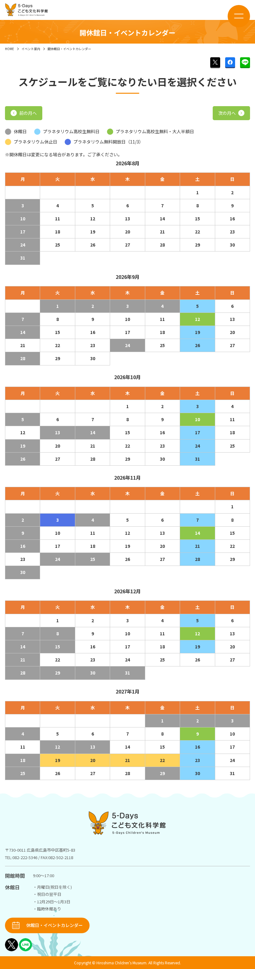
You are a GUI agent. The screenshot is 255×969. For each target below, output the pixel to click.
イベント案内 (30, 48)
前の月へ (28, 113)
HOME (9, 48)
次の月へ (227, 113)
